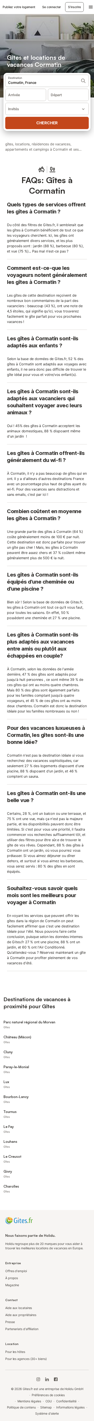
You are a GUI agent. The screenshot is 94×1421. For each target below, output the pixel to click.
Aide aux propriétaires (20, 1315)
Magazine (12, 1285)
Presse (10, 1322)
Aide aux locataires (18, 1308)
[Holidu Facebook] (56, 1379)
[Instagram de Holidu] (38, 1379)
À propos (11, 1278)
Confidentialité (66, 1401)
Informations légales (70, 1407)
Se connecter (51, 7)
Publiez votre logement (19, 7)
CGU (48, 1401)
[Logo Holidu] (19, 1220)
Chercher (47, 123)
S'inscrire (74, 7)
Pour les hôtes (15, 1352)
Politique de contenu (21, 1407)
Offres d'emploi (16, 1271)
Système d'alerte (47, 1413)
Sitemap (46, 1407)
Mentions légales (29, 1401)
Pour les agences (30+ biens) (26, 1359)
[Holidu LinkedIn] (47, 1379)
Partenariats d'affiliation (21, 1329)
